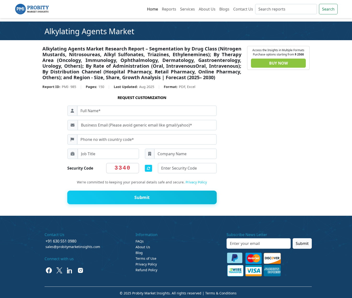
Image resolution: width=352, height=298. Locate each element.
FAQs (140, 241)
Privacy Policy (196, 182)
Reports (169, 9)
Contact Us (243, 9)
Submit (302, 243)
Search (328, 9)
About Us (207, 9)
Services (187, 9)
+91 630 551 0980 (60, 241)
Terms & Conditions (221, 293)
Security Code (80, 168)
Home (152, 9)
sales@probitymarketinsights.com (72, 246)
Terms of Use (146, 258)
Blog (139, 252)
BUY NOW (278, 63)
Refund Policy (146, 270)
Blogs (224, 9)
